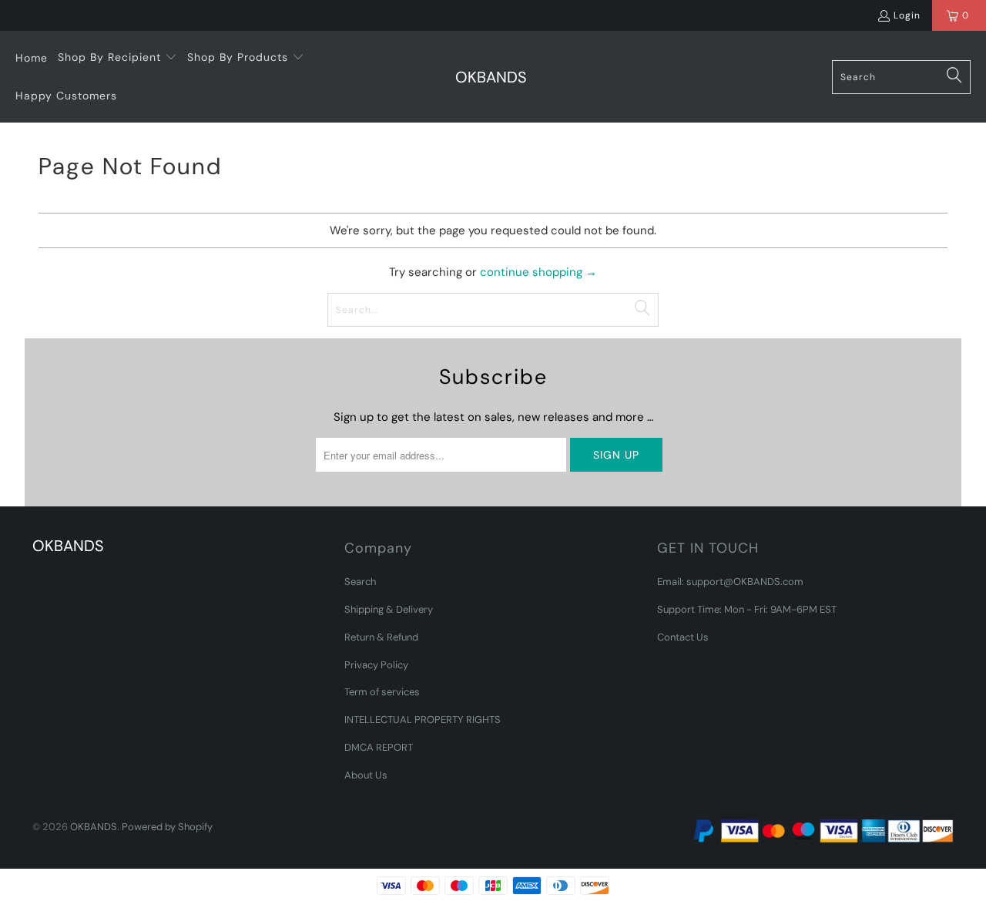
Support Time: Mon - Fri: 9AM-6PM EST (747, 609)
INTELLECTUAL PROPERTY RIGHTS (422, 719)
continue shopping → (538, 272)
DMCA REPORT (378, 747)
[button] (117, 58)
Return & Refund (381, 637)
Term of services (382, 691)
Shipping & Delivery (388, 609)
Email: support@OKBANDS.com (730, 581)
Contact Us (683, 637)
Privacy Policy (376, 664)
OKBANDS (93, 826)
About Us (365, 775)
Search (360, 581)
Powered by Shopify (167, 826)
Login (907, 15)
